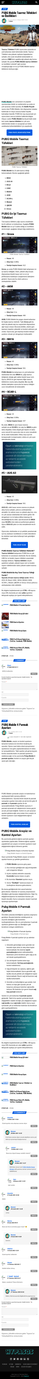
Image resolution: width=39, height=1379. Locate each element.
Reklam (12, 1367)
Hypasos (26, 1376)
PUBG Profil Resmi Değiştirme (19, 132)
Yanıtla (34, 673)
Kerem (11, 21)
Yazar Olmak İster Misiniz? (30, 1364)
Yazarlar (4, 1364)
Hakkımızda (18, 1364)
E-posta (4, 697)
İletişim (11, 1364)
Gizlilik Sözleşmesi (26, 1367)
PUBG (12, 656)
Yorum (4, 682)
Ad (2, 692)
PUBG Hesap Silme (19, 545)
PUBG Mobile (7, 102)
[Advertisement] (19, 86)
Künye (17, 1367)
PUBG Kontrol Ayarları (19, 824)
